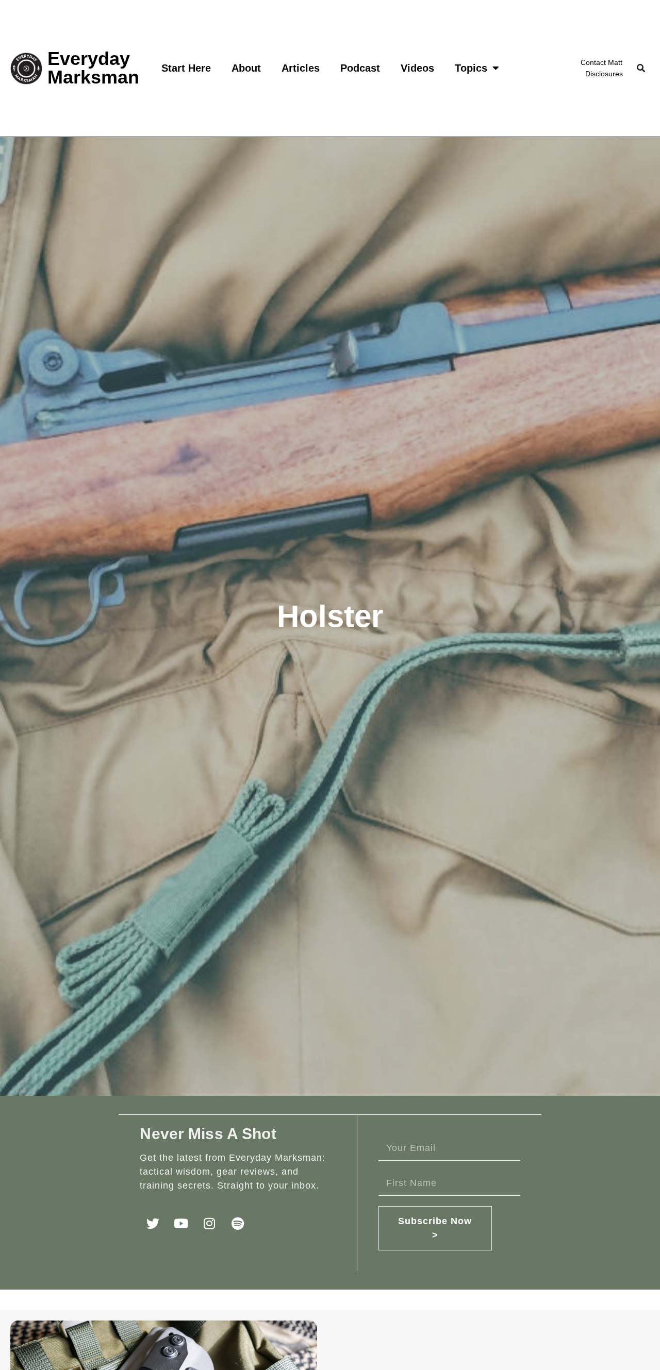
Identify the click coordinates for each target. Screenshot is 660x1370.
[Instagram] (209, 1223)
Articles (301, 68)
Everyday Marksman (93, 68)
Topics (471, 68)
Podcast (360, 68)
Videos (417, 68)
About (246, 68)
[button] (640, 68)
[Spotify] (238, 1223)
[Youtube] (181, 1223)
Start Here (186, 68)
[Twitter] (153, 1223)
